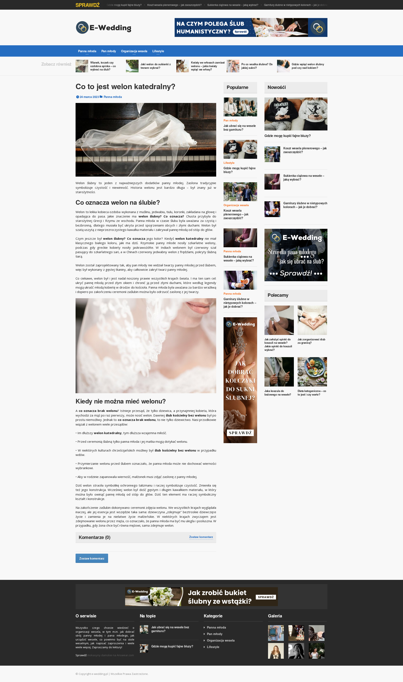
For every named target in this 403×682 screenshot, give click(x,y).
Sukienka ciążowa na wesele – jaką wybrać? (223, 5)
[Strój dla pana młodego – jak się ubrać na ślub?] (295, 254)
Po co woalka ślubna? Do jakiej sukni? (257, 66)
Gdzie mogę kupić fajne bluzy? (114, 5)
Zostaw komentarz (201, 537)
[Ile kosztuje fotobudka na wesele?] (318, 651)
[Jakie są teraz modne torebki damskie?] (277, 633)
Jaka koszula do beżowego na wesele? (277, 392)
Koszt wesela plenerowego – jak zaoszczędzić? (165, 5)
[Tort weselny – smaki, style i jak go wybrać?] (297, 633)
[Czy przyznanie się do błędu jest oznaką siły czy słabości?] (297, 651)
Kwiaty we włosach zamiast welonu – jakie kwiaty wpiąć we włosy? (208, 66)
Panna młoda (113, 97)
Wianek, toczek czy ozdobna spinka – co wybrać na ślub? (103, 66)
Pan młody (231, 120)
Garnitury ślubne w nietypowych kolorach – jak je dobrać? (287, 5)
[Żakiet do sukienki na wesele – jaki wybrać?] (277, 651)
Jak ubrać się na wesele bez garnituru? (240, 127)
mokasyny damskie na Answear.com (110, 655)
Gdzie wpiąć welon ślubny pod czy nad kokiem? (308, 66)
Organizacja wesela (236, 205)
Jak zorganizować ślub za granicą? (311, 341)
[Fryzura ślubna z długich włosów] (318, 633)
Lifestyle (229, 163)
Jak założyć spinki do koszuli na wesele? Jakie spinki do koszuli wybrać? (278, 344)
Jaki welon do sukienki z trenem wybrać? (156, 66)
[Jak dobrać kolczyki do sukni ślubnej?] (240, 380)
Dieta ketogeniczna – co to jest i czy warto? (312, 392)
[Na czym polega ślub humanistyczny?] (251, 27)
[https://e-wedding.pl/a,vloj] (201, 596)
